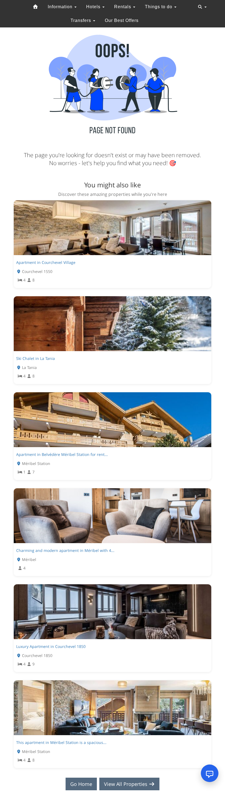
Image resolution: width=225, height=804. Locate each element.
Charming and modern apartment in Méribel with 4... (65, 550)
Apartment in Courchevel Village (45, 262)
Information (61, 6)
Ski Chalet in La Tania (35, 358)
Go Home (81, 784)
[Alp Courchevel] (35, 7)
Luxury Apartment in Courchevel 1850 (51, 646)
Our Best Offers (122, 20)
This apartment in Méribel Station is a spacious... (61, 742)
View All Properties (126, 784)
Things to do (159, 6)
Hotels (94, 6)
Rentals (123, 6)
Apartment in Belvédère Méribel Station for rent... (62, 454)
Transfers (81, 20)
